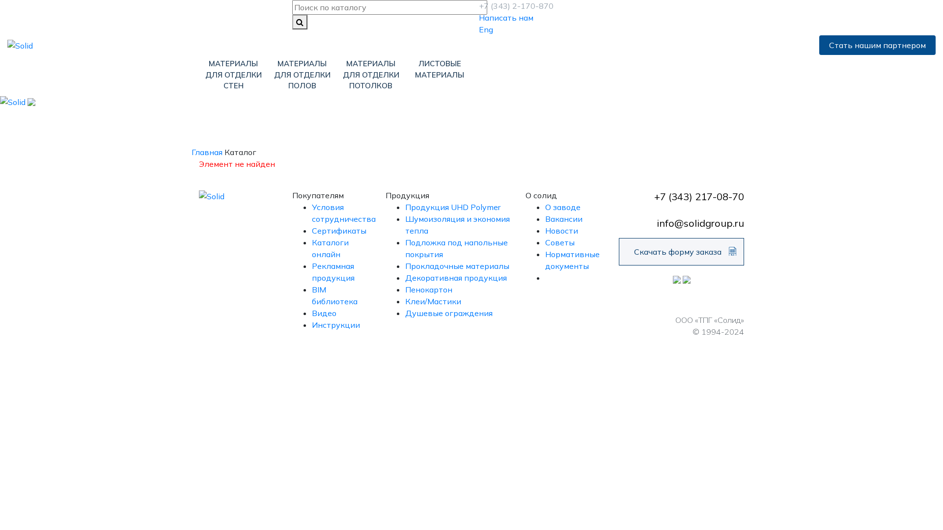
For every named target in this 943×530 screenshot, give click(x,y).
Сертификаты (339, 231)
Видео (324, 313)
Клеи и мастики (577, 121)
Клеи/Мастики (433, 301)
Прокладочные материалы (457, 266)
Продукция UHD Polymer (452, 207)
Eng (486, 29)
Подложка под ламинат (253, 121)
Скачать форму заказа (677, 252)
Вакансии (563, 219)
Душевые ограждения (449, 313)
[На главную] (20, 45)
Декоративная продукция (469, 121)
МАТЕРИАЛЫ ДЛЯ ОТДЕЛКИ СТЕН (233, 74)
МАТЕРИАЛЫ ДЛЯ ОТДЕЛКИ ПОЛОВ (302, 74)
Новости (561, 231)
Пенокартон (361, 121)
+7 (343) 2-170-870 (516, 6)
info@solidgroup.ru (700, 223)
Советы (560, 242)
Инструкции (336, 325)
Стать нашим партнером (877, 45)
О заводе (563, 207)
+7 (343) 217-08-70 (699, 196)
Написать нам (506, 18)
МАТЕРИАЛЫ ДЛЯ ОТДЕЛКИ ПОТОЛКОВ (371, 74)
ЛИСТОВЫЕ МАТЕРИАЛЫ (439, 69)
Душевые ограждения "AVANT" (685, 127)
